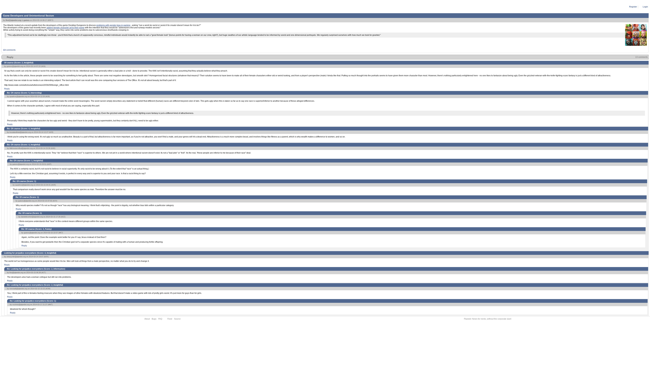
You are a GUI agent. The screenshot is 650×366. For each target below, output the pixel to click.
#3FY (50, 20)
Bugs (154, 319)
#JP (49, 164)
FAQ (160, 319)
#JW (48, 289)
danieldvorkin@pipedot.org (32, 217)
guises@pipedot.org (15, 66)
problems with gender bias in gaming (113, 25)
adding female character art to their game (65, 27)
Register (633, 7)
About (147, 319)
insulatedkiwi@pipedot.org (20, 132)
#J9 (51, 132)
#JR (53, 185)
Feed (169, 319)
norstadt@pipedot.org (18, 289)
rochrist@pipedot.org (21, 304)
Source (177, 319)
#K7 (60, 233)
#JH (46, 257)
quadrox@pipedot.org (18, 96)
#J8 (47, 96)
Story (16, 7)
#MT (50, 304)
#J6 (43, 66)
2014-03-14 (26, 7)
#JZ (63, 217)
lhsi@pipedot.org (13, 20)
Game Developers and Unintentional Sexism (55, 7)
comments (9, 50)
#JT (43, 272)
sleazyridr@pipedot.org (16, 257)
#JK (53, 148)
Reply (10, 57)
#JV (55, 201)
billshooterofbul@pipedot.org (21, 148)
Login (645, 7)
